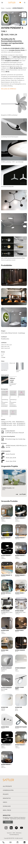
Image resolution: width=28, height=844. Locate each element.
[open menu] (3, 2)
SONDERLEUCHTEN (8, 790)
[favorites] (20, 2)
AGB (14, 832)
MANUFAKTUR (7, 798)
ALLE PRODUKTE (7, 786)
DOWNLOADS (7, 806)
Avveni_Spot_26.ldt (11, 457)
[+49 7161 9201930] (3, 842)
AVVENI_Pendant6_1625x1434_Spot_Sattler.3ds (16, 446)
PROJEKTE (5, 794)
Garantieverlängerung (14, 834)
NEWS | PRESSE (7, 810)
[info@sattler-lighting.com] (10, 842)
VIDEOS (5, 802)
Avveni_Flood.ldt (10, 454)
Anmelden (8, 822)
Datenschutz (18, 832)
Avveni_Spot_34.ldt (11, 461)
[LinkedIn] (24, 842)
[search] (24, 2)
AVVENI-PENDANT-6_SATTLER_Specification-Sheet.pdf (14, 431)
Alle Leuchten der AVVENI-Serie (8, 88)
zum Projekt (22, 494)
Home (2, 8)
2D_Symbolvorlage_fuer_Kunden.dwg (15, 439)
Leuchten (8, 8)
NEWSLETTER (6, 815)
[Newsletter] (17, 842)
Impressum (9, 832)
